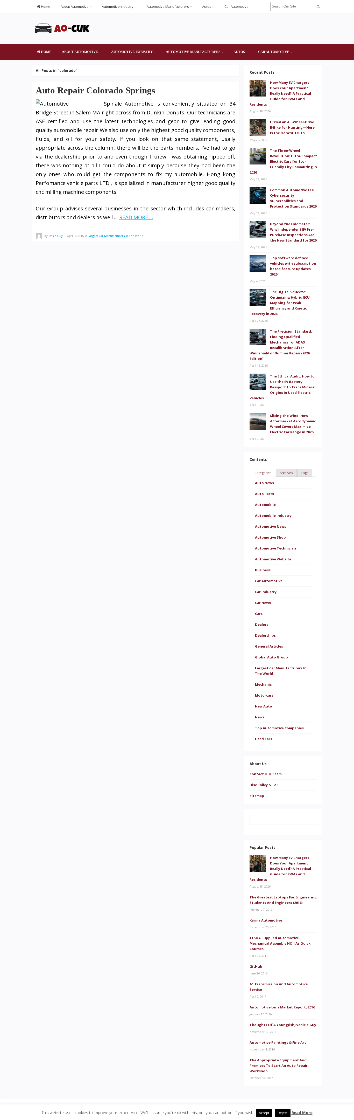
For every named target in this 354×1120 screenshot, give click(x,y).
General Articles (269, 646)
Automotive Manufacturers (168, 6)
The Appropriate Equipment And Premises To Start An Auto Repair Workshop (279, 1065)
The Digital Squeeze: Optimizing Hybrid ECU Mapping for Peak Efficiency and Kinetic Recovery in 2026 (280, 303)
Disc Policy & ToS (264, 784)
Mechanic (263, 684)
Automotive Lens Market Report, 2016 (282, 1007)
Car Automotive (236, 6)
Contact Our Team (266, 774)
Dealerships (265, 635)
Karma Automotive (266, 920)
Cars (259, 613)
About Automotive (75, 6)
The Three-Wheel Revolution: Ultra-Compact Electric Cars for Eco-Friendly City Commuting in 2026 (283, 161)
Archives (286, 472)
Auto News (264, 482)
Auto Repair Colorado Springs (95, 90)
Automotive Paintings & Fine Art (278, 1042)
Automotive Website (273, 559)
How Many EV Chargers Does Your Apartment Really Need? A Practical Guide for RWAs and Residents (280, 93)
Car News (263, 602)
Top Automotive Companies (279, 728)
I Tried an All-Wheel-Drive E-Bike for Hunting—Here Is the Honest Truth (292, 127)
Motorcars (264, 695)
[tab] (263, 473)
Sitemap (257, 795)
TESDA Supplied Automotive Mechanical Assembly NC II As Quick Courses (280, 943)
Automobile (265, 504)
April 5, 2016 (75, 236)
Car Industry (266, 591)
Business (263, 570)
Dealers (261, 624)
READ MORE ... (136, 217)
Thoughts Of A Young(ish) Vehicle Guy (283, 1024)
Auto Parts (264, 493)
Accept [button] (264, 1112)
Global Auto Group (271, 657)
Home (45, 6)
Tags (304, 472)
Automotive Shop (270, 537)
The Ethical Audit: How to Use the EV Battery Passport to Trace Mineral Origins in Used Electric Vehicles (282, 387)
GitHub (256, 966)
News (259, 717)
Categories (263, 472)
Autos (206, 6)
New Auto (263, 706)
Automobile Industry (273, 515)
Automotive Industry (117, 6)
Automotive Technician (275, 548)
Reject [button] (282, 1112)
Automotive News (270, 526)
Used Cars (263, 739)
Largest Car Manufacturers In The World (115, 236)
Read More (302, 1112)
